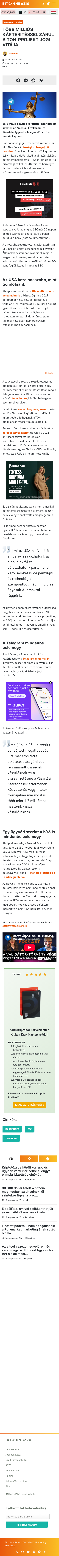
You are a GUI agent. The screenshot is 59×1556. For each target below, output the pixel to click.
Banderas (30, 1179)
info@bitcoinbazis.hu (22, 1494)
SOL (30, 12)
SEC (30, 1129)
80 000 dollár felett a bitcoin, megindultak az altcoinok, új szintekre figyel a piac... (24, 1191)
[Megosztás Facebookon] (18, 80)
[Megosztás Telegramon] (25, 80)
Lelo (27, 1200)
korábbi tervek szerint (16, 432)
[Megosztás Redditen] (33, 80)
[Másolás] (40, 80)
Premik (28, 1258)
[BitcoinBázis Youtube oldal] (28, 1551)
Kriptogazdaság (13, 22)
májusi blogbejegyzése (32, 409)
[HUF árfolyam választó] (53, 12)
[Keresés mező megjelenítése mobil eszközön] (43, 4)
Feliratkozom (27, 1524)
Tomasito (30, 1238)
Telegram (11, 1138)
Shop (8, 1486)
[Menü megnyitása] (53, 3)
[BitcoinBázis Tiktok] (45, 1551)
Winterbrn (13, 53)
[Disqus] (29, 1305)
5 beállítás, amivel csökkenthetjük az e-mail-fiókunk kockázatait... (27, 1210)
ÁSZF (8, 1465)
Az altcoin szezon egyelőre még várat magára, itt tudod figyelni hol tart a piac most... (27, 1250)
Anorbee (29, 1217)
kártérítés (12, 1129)
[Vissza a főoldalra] (16, 3)
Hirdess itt (49, 373)
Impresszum (12, 1449)
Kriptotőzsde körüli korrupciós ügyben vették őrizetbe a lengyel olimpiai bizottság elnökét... (26, 1171)
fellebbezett (19, 398)
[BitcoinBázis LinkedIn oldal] (34, 1551)
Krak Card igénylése (29, 1105)
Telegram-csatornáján (36, 658)
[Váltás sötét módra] (48, 3)
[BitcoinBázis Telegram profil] (39, 1551)
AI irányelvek (13, 1470)
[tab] (11, 1158)
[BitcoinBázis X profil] (17, 1551)
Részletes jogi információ (15, 925)
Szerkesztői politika (16, 1459)
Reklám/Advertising (16, 1481)
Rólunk (9, 1475)
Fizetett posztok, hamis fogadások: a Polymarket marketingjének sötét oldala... (28, 1229)
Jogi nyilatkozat (14, 1454)
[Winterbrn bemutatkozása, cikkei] (5, 53)
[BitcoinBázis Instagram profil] (22, 1551)
